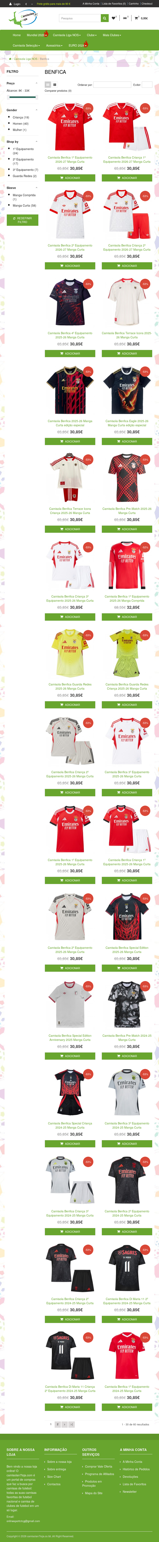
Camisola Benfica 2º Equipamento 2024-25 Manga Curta (127, 1213)
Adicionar (72, 178)
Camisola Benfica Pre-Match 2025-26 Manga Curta (127, 511)
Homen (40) (21, 123)
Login (16, 4)
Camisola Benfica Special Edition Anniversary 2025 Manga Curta (70, 1037)
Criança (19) (21, 117)
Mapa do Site (93, 1493)
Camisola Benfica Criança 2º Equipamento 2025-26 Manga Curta (70, 774)
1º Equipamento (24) (23, 151)
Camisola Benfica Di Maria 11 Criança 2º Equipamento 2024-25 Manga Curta (70, 1388)
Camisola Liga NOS (25, 59)
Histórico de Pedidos (136, 1469)
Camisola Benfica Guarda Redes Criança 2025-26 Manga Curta (127, 686)
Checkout (147, 3)
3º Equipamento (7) (25, 170)
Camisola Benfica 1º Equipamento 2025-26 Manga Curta (70, 862)
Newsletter (130, 1491)
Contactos (53, 1484)
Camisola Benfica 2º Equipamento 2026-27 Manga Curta (70, 247)
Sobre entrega (56, 1469)
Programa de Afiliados (99, 1474)
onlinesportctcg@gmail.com (23, 1521)
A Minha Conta (91, 3)
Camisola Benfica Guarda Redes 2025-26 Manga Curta (70, 686)
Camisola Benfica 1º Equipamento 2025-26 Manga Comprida (127, 598)
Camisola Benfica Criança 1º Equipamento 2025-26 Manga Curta (127, 862)
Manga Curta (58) (24, 205)
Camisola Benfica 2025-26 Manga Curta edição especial (70, 423)
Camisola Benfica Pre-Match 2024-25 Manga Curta (127, 1037)
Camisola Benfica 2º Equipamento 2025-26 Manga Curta (70, 949)
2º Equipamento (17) (23, 161)
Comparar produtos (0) (58, 90)
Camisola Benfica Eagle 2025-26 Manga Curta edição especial (127, 423)
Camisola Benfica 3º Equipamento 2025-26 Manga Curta (127, 774)
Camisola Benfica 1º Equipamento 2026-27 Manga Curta (70, 159)
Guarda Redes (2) (25, 176)
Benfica (44, 59)
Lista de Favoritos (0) (114, 3)
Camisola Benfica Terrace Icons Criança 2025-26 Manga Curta (70, 511)
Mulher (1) (19, 130)
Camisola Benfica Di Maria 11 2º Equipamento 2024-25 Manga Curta (127, 1301)
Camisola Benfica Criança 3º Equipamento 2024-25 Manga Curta (70, 1213)
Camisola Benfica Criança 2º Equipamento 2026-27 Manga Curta (127, 247)
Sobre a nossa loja (59, 1461)
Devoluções (130, 1476)
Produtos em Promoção (92, 1483)
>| (71, 1424)
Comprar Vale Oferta (98, 1466)
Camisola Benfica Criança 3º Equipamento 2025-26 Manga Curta (70, 598)
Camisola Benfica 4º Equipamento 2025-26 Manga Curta (70, 335)
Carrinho (134, 3)
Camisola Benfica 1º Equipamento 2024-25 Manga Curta (127, 1388)
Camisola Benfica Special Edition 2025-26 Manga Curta (127, 949)
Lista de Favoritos (134, 1484)
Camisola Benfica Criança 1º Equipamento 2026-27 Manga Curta (127, 159)
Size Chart (54, 1476)
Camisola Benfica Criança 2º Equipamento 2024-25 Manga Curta (70, 1301)
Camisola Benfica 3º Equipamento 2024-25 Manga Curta (127, 1125)
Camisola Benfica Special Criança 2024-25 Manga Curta (70, 1125)
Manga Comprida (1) (24, 197)
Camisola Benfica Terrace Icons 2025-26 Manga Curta (127, 335)
